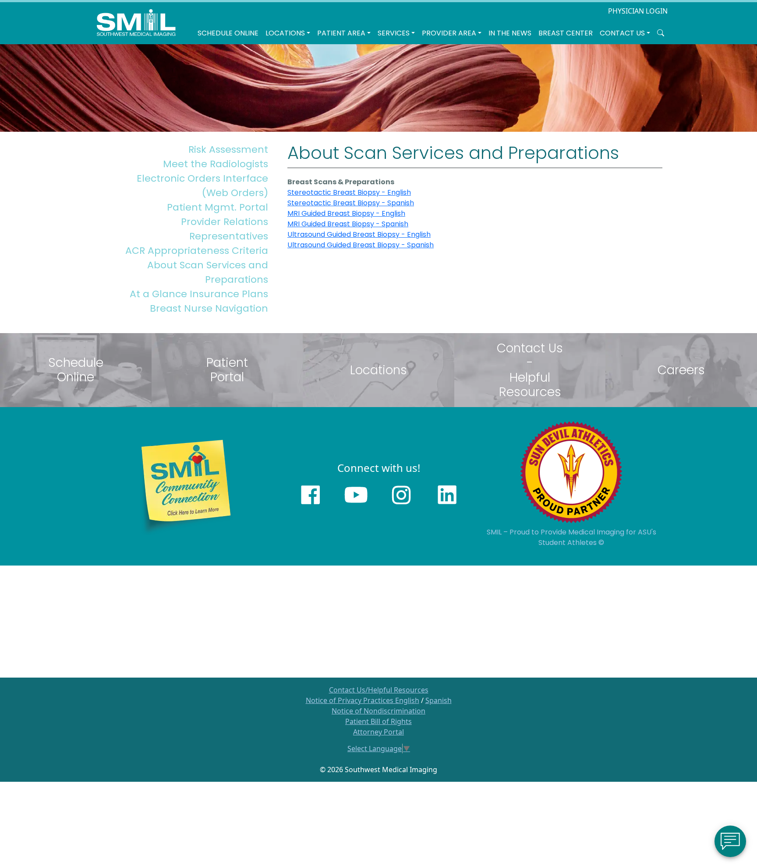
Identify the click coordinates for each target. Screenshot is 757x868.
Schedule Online (228, 33)
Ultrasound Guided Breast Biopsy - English (359, 234)
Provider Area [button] (449, 33)
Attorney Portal (378, 732)
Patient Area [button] (341, 33)
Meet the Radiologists (215, 164)
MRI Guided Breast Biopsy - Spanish (347, 224)
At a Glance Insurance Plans (199, 294)
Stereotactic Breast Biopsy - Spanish (350, 203)
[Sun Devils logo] (571, 472)
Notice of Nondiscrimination (378, 711)
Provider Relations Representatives (224, 229)
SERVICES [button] (394, 33)
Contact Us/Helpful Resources (378, 690)
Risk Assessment (228, 149)
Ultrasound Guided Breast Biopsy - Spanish (360, 245)
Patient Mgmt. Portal (217, 207)
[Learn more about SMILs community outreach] (186, 486)
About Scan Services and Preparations (207, 272)
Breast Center (565, 33)
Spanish (438, 700)
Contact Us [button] (622, 33)
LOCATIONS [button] (285, 33)
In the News (509, 33)
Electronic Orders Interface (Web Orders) (202, 186)
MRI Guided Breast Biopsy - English (346, 213)
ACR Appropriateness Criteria (196, 250)
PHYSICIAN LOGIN (638, 11)
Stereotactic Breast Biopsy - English (349, 192)
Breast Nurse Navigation (209, 308)
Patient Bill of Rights (378, 721)
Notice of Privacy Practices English (362, 700)
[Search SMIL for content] (661, 33)
